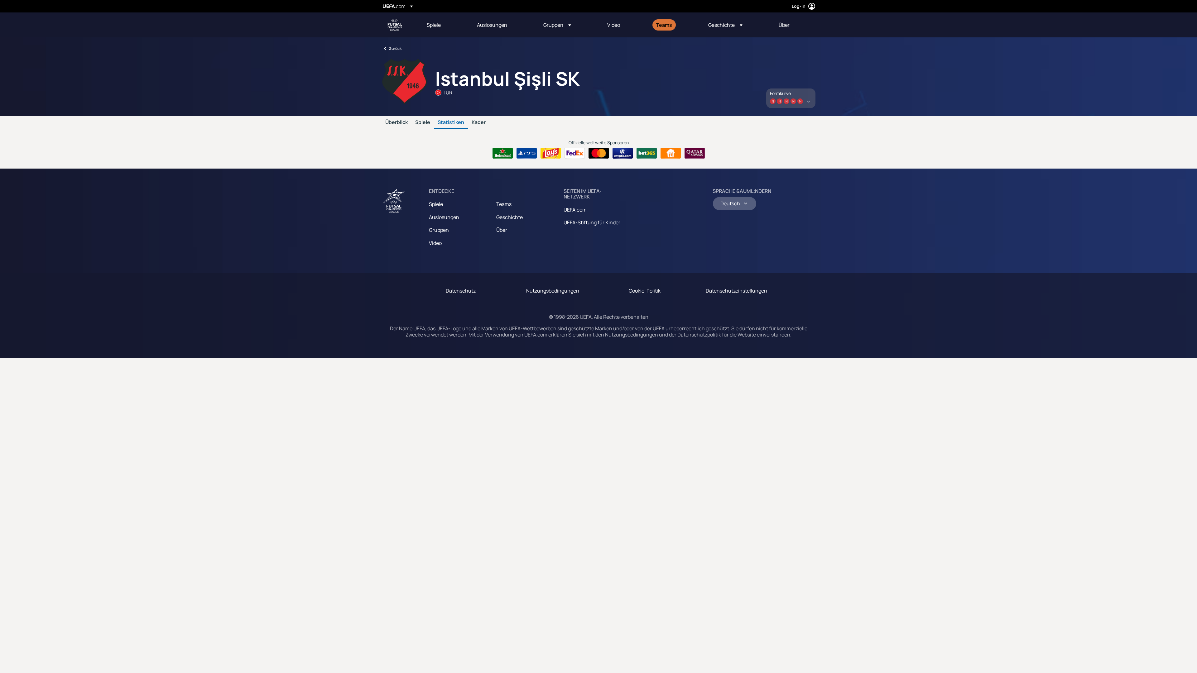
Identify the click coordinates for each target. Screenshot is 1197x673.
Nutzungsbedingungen (552, 290)
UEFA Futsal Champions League (395, 25)
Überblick (396, 122)
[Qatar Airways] (695, 153)
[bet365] (647, 153)
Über (501, 230)
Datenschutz (461, 290)
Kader (479, 122)
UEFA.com (575, 209)
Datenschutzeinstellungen (736, 290)
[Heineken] (503, 153)
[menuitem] (444, 25)
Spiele (422, 122)
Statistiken (451, 122)
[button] (557, 25)
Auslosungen (444, 217)
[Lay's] (551, 153)
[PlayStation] (527, 153)
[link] (434, 25)
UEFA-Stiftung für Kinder (592, 222)
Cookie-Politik (645, 290)
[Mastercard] (599, 153)
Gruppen (439, 230)
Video (435, 243)
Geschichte (509, 217)
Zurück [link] (395, 48)
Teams (504, 204)
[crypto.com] (623, 153)
